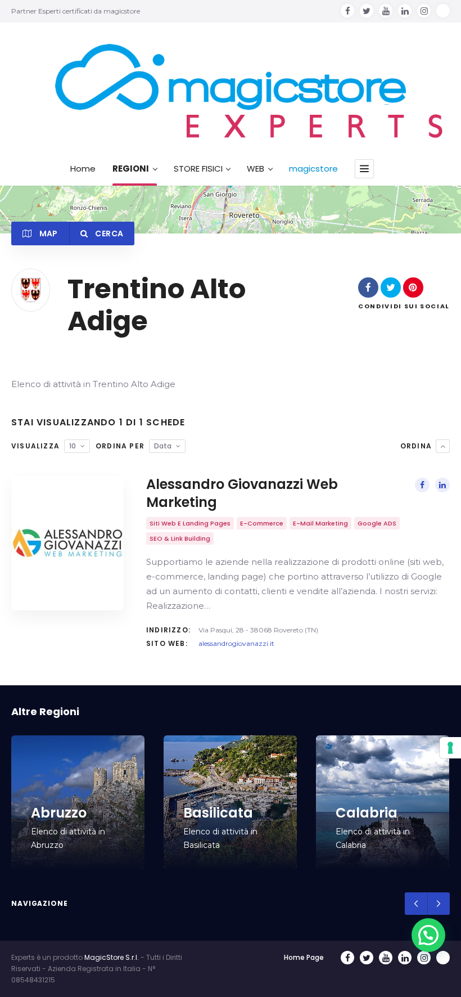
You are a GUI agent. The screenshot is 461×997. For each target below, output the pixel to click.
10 (72, 446)
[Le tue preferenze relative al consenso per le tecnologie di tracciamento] (450, 747)
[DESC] (443, 446)
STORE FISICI (198, 168)
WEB (255, 168)
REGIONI (130, 168)
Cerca (108, 233)
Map (47, 233)
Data (162, 446)
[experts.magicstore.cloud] (230, 91)
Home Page (304, 957)
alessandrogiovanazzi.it (236, 643)
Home (83, 168)
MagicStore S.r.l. (111, 957)
